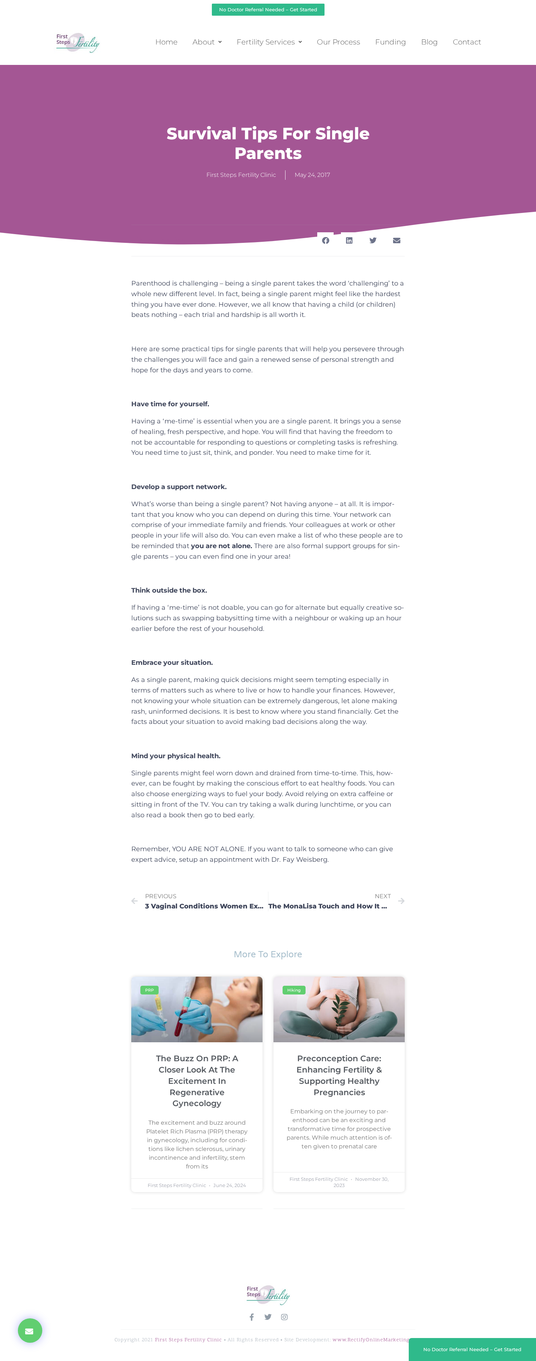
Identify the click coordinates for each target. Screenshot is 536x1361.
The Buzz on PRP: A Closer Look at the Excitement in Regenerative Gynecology (197, 1081)
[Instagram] (284, 1317)
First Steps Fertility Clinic (188, 1340)
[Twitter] (268, 1317)
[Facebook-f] (251, 1317)
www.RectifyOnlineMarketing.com (377, 1340)
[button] (30, 1330)
